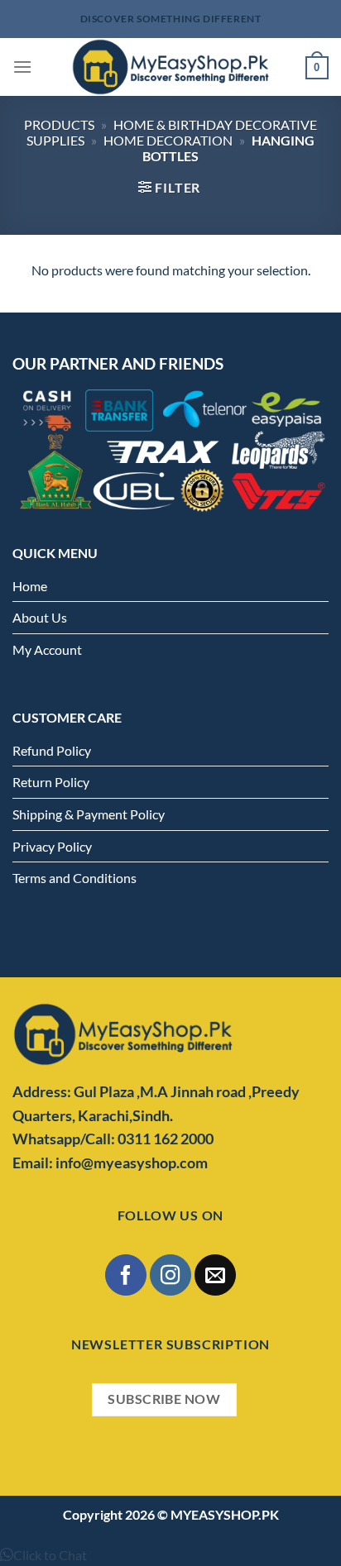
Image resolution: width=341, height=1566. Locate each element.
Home (29, 586)
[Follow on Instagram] (170, 1274)
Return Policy (50, 782)
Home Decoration (168, 140)
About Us (39, 617)
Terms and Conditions (74, 878)
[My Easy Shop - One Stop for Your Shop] (170, 67)
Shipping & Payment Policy (88, 814)
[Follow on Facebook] (125, 1274)
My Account (47, 649)
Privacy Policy (52, 846)
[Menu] (22, 66)
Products (59, 124)
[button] (43, 1555)
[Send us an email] (215, 1274)
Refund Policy (51, 750)
